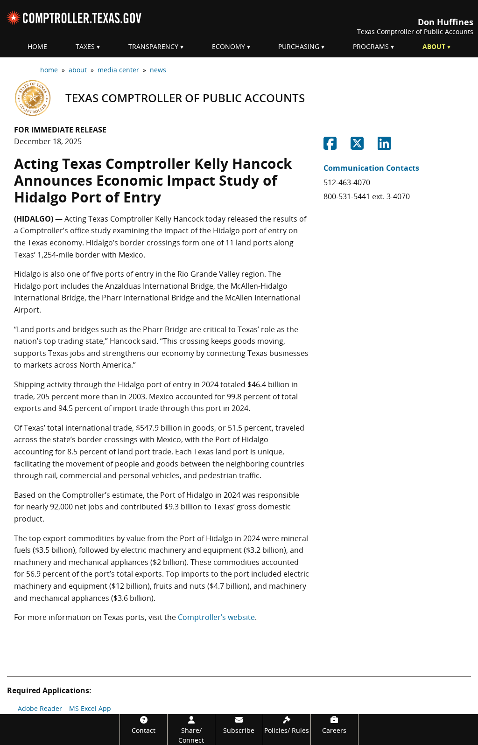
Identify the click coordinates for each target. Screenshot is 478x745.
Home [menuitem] (37, 46)
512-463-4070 (346, 182)
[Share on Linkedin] (384, 146)
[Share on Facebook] (330, 146)
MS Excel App (90, 708)
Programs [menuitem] (371, 46)
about (78, 69)
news (158, 69)
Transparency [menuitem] (153, 46)
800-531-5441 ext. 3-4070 (366, 196)
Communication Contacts (371, 168)
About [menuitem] (433, 46)
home (49, 69)
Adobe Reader (40, 708)
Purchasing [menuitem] (298, 46)
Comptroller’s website (216, 617)
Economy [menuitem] (228, 46)
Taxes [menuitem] (85, 46)
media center (118, 69)
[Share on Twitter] (357, 146)
